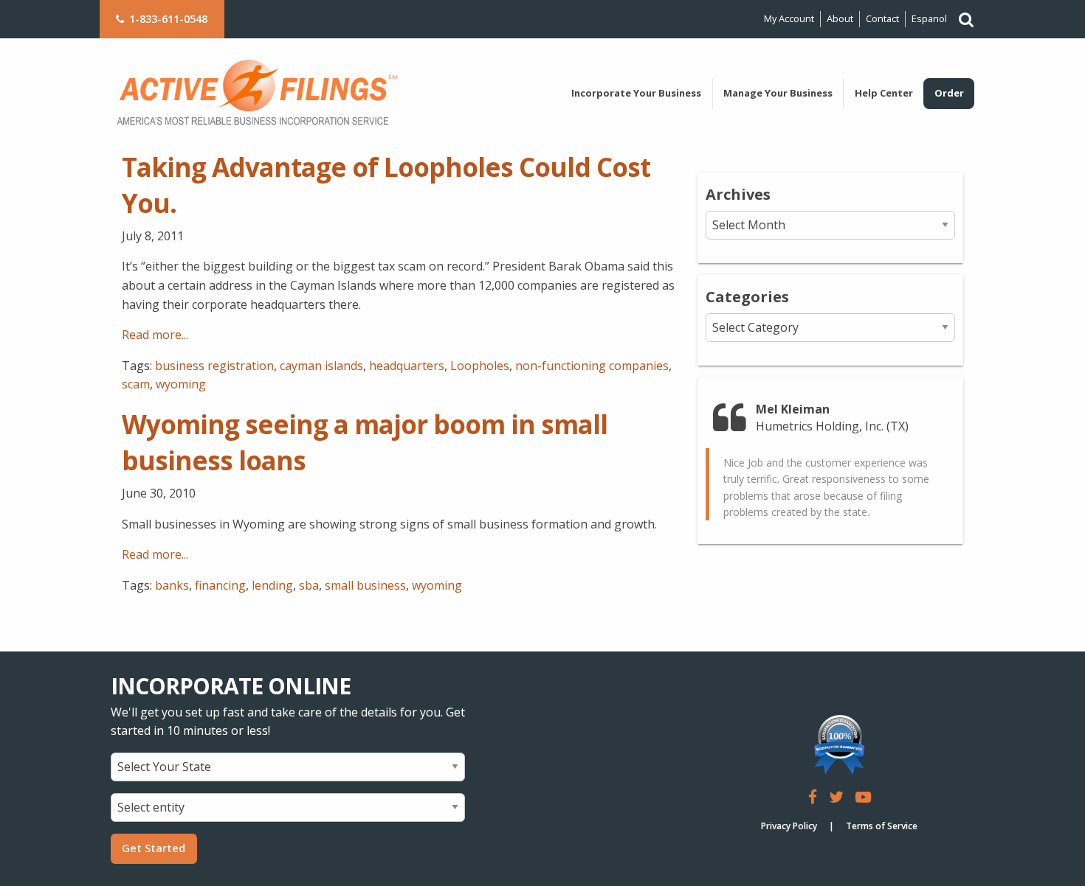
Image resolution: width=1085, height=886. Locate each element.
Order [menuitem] (949, 93)
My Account (789, 18)
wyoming (181, 384)
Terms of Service (881, 826)
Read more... (155, 335)
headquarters (406, 365)
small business (365, 585)
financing (220, 585)
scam (136, 384)
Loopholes (479, 365)
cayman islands (321, 365)
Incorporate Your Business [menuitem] (636, 93)
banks (172, 585)
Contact (882, 18)
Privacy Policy (789, 826)
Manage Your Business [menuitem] (778, 93)
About (840, 18)
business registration (214, 365)
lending (272, 585)
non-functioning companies (592, 365)
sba (309, 585)
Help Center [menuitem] (884, 93)
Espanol (929, 18)
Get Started (153, 848)
